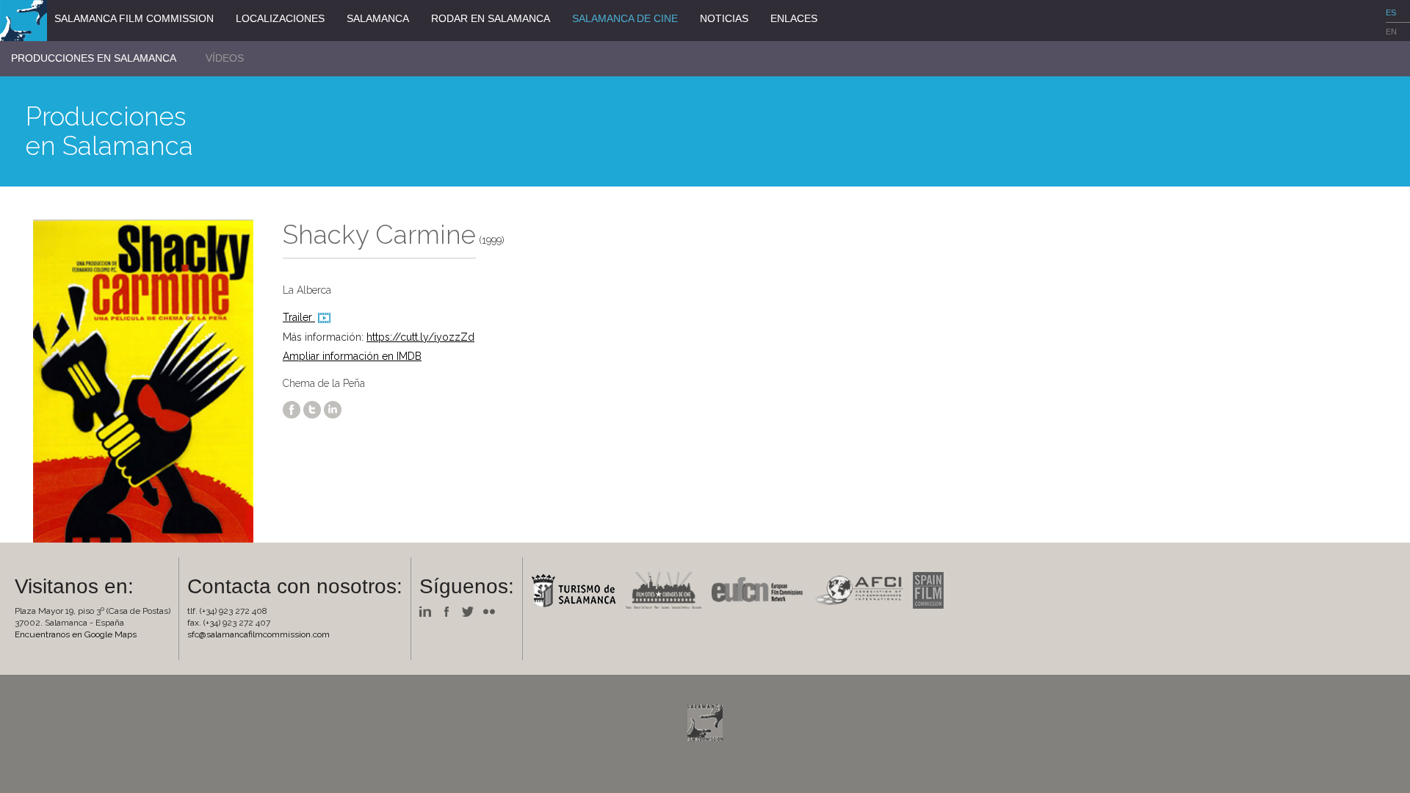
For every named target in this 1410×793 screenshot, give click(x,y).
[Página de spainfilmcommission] (932, 589)
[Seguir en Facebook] (450, 611)
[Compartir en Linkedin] (332, 409)
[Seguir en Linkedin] (428, 611)
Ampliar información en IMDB (352, 356)
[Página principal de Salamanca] (577, 589)
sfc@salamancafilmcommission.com (258, 634)
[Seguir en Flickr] (492, 611)
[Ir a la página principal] (23, 20)
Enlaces (793, 18)
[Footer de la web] (705, 722)
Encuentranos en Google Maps (76, 634)
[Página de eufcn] (761, 589)
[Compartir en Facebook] (291, 409)
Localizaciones (280, 18)
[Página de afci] (861, 589)
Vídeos (225, 58)
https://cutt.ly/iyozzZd (420, 337)
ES (1391, 12)
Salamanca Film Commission (134, 18)
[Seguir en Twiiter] (471, 611)
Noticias (724, 18)
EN (1391, 31)
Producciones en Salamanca (93, 58)
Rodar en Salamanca (490, 18)
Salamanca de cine (625, 18)
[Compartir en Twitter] (312, 409)
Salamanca (378, 18)
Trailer (299, 317)
